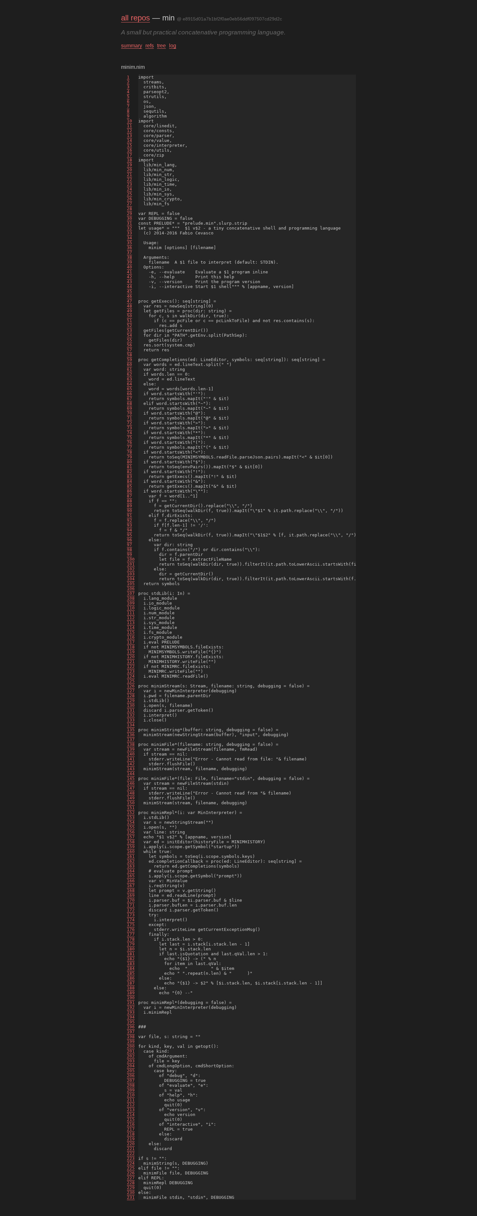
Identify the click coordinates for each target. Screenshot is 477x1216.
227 (131, 1177)
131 (131, 710)
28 (129, 208)
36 (129, 247)
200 (131, 1046)
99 (129, 554)
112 (131, 617)
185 (131, 973)
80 (129, 461)
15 (129, 145)
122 (131, 666)
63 (129, 379)
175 (131, 924)
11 (129, 125)
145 (131, 778)
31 (129, 223)
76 (129, 442)
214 (131, 1114)
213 (131, 1109)
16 (129, 150)
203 (131, 1061)
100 (131, 559)
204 (131, 1065)
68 (129, 403)
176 (131, 929)
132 (131, 715)
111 (131, 612)
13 (129, 135)
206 (131, 1075)
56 (129, 345)
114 (131, 627)
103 (131, 573)
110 (131, 608)
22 (129, 179)
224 (131, 1163)
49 (129, 310)
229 (131, 1187)
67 (129, 398)
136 (131, 734)
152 (131, 812)
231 (131, 1197)
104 (131, 578)
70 (129, 413)
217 (131, 1129)
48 (129, 306)
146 (131, 783)
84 (129, 481)
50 (129, 315)
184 (131, 968)
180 (131, 948)
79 (129, 457)
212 (131, 1104)
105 (131, 583)
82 (129, 471)
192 (131, 1007)
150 (131, 802)
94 (129, 530)
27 (129, 203)
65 (129, 388)
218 (131, 1134)
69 (129, 408)
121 (131, 661)
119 (131, 651)
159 (131, 846)
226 (131, 1173)
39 (129, 262)
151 (131, 807)
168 (131, 890)
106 (131, 588)
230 (131, 1192)
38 (129, 257)
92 (129, 520)
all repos (135, 17)
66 (129, 393)
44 (129, 286)
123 (131, 671)
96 (129, 539)
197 (131, 1031)
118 (131, 647)
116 (131, 637)
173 (131, 914)
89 (129, 505)
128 (131, 695)
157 (131, 836)
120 (131, 656)
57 (129, 349)
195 (131, 1022)
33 (129, 233)
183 (131, 963)
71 (129, 418)
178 (131, 939)
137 (131, 739)
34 (129, 237)
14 (129, 140)
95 (129, 535)
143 (131, 768)
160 (131, 851)
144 (131, 773)
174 (131, 919)
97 (129, 544)
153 (131, 817)
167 (131, 885)
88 (129, 500)
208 (131, 1085)
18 (129, 159)
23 (129, 184)
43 (129, 281)
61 (129, 369)
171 (131, 905)
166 (131, 880)
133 (131, 720)
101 (131, 564)
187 (131, 983)
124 (131, 676)
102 (131, 569)
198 (131, 1036)
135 (131, 729)
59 (129, 359)
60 (129, 364)
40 (129, 267)
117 (131, 642)
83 (129, 476)
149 (131, 798)
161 (131, 856)
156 (131, 832)
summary (131, 45)
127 (131, 690)
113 (131, 622)
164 (131, 871)
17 (129, 155)
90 (129, 510)
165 (131, 875)
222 (131, 1153)
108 (131, 598)
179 (131, 944)
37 (129, 252)
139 (131, 749)
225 (131, 1168)
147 (131, 788)
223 (131, 1158)
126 (131, 685)
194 (131, 1017)
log (172, 45)
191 (131, 1002)
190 (131, 997)
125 (131, 681)
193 (131, 1012)
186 (131, 978)
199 (131, 1041)
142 (131, 763)
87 (129, 496)
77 (129, 447)
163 (131, 866)
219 (131, 1138)
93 (129, 525)
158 (131, 841)
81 (129, 466)
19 (129, 164)
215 (131, 1119)
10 (129, 121)
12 (129, 130)
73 (129, 427)
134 (131, 724)
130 (131, 705)
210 (131, 1095)
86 (129, 491)
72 (129, 422)
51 (129, 320)
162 (131, 861)
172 (131, 910)
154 (131, 822)
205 (131, 1070)
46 (129, 296)
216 (131, 1124)
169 (131, 895)
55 (129, 340)
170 (131, 900)
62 (129, 374)
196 (131, 1026)
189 (131, 992)
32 (129, 228)
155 (131, 827)
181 (131, 953)
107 (131, 593)
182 (131, 958)
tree (161, 45)
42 (129, 276)
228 (131, 1182)
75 (129, 437)
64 (129, 384)
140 (131, 754)
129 (131, 700)
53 (129, 330)
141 (131, 759)
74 (129, 432)
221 (131, 1148)
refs (149, 45)
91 (129, 515)
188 (131, 987)
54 (129, 335)
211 (131, 1099)
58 (129, 354)
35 (129, 242)
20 (129, 169)
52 (129, 325)
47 (129, 301)
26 (129, 198)
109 (131, 603)
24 (129, 189)
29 (129, 213)
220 (131, 1143)
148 (131, 793)
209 (131, 1090)
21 (129, 174)
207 (131, 1080)
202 (131, 1056)
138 (131, 744)
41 (129, 272)
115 (131, 632)
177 (131, 934)
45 (129, 291)
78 (129, 452)
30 (129, 218)
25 (129, 194)
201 (131, 1051)
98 (129, 549)
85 (129, 486)
